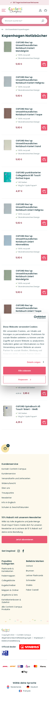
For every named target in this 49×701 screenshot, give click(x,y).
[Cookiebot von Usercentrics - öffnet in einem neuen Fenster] (34, 317)
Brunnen (30, 571)
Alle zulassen (24, 370)
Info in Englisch (9, 502)
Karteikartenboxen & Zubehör (11, 601)
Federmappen (8, 576)
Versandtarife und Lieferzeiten (16, 478)
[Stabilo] (29, 646)
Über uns (6, 488)
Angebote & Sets (10, 595)
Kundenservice (9, 473)
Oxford (29, 566)
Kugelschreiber (9, 585)
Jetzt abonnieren (24, 539)
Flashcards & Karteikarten (8, 570)
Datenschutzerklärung (11, 641)
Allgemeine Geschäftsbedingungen (16, 638)
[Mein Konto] (40, 10)
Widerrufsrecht (9, 483)
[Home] (15, 10)
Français (26, 691)
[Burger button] (4, 10)
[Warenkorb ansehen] (45, 10)
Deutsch (34, 687)
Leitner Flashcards (34, 575)
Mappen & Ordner (10, 590)
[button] (44, 64)
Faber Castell (32, 590)
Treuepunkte (8, 493)
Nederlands (15, 687)
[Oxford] (5, 653)
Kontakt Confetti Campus (14, 469)
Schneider (31, 580)
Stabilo (29, 585)
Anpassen (23, 379)
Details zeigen (33, 362)
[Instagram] (18, 551)
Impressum (38, 638)
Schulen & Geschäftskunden (15, 507)
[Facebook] (23, 551)
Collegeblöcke (8, 580)
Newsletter (7, 497)
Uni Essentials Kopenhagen (17, 29)
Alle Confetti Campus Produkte (12, 608)
